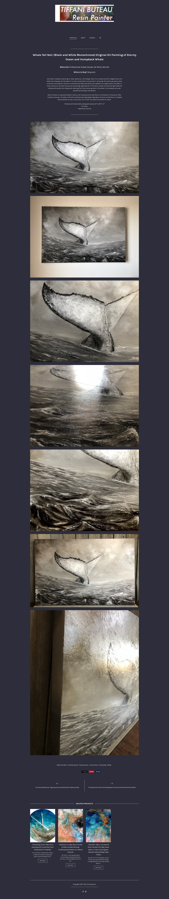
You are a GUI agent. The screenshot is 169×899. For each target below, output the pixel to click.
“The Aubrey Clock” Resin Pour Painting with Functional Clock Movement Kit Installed (43, 847)
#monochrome (94, 765)
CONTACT (92, 38)
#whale (109, 765)
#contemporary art (72, 765)
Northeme (82, 887)
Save (92, 771)
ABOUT (83, 38)
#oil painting (102, 765)
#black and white (62, 765)
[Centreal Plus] (84, 13)
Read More (43, 860)
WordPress (96, 887)
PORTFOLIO (73, 38)
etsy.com (91, 72)
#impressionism (84, 765)
